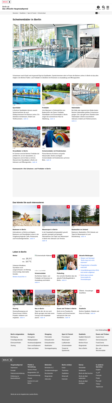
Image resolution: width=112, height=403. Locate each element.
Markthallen (48, 345)
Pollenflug (60, 273)
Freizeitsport (66, 337)
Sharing (15, 308)
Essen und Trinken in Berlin (66, 308)
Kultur (64, 367)
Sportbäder (17, 108)
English (98, 369)
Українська (99, 386)
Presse (30, 378)
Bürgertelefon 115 (33, 372)
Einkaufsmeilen (49, 342)
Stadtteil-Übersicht (84, 337)
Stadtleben (65, 373)
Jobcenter (48, 379)
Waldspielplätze (33, 340)
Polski (98, 378)
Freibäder (45, 108)
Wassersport (66, 340)
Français (98, 375)
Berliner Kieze (83, 342)
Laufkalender (66, 342)
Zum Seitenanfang (101, 330)
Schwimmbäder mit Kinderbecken (54, 151)
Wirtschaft (65, 376)
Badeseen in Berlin (19, 229)
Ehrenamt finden (16, 342)
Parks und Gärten (33, 348)
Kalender (65, 379)
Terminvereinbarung (34, 375)
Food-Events (100, 342)
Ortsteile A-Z (83, 340)
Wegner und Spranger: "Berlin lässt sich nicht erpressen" (88, 260)
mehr (25, 119)
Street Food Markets (102, 345)
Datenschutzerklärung (17, 373)
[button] (97, 13)
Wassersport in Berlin (49, 229)
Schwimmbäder (40, 273)
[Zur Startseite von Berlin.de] (7, 361)
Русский (98, 381)
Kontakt (13, 370)
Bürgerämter (83, 345)
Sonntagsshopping (51, 348)
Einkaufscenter (49, 340)
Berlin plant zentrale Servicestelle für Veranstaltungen (87, 277)
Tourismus (65, 370)
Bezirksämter (49, 373)
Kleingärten (31, 337)
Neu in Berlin (39, 308)
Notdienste (82, 370)
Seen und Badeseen (34, 345)
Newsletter (82, 367)
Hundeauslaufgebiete (34, 342)
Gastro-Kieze (100, 337)
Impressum (14, 367)
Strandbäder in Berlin (20, 151)
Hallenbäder (76, 108)
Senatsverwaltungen (51, 370)
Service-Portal (32, 369)
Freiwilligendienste (17, 340)
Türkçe (98, 384)
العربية (98, 372)
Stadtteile (82, 308)
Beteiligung (14, 337)
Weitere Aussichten (19, 276)
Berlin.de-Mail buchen (86, 373)
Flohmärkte (48, 337)
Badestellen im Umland (80, 229)
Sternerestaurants (101, 340)
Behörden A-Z (49, 367)
